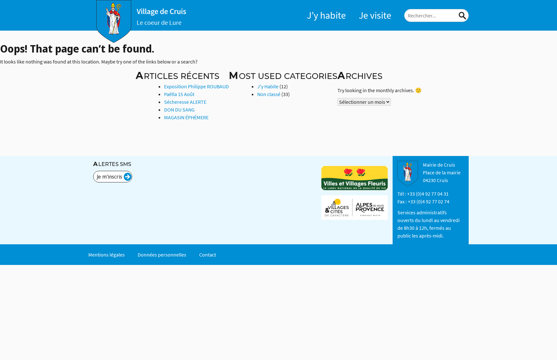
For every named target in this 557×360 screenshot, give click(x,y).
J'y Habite (267, 86)
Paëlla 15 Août (179, 94)
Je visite (375, 15)
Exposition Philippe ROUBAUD (196, 86)
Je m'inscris (109, 176)
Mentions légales (106, 254)
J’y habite (326, 15)
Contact (207, 254)
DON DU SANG (179, 109)
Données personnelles (162, 254)
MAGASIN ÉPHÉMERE (186, 117)
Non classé (268, 94)
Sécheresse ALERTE (185, 102)
